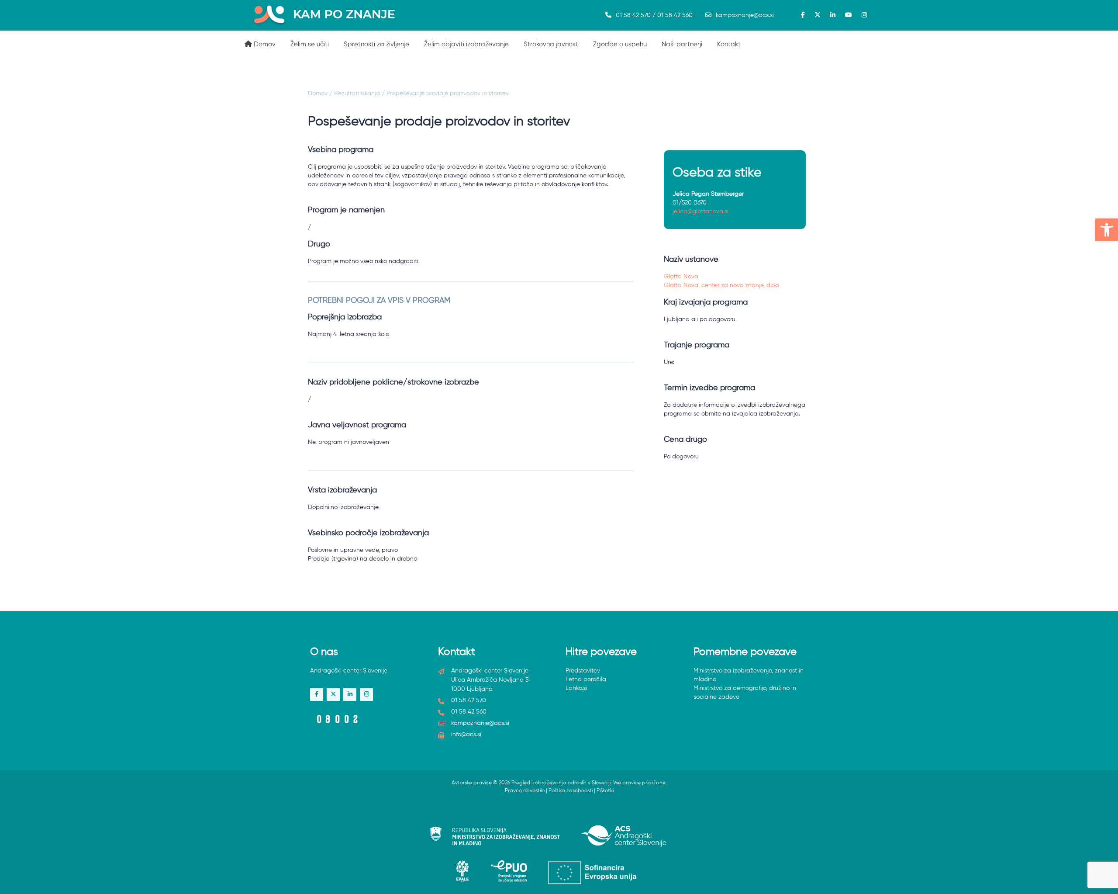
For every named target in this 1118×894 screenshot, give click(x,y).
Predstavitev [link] (583, 671)
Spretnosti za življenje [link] (376, 44)
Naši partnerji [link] (682, 44)
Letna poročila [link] (586, 679)
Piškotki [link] (605, 791)
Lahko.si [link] (576, 688)
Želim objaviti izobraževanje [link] (466, 44)
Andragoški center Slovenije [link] (348, 671)
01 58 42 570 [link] (468, 700)
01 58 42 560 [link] (469, 712)
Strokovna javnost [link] (551, 44)
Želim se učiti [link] (309, 44)
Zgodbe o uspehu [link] (620, 44)
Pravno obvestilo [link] (525, 791)
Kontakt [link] (729, 44)
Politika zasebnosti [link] (571, 791)
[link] (1106, 229)
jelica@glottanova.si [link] (700, 211)
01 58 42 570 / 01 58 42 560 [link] (654, 15)
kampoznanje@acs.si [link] (745, 15)
